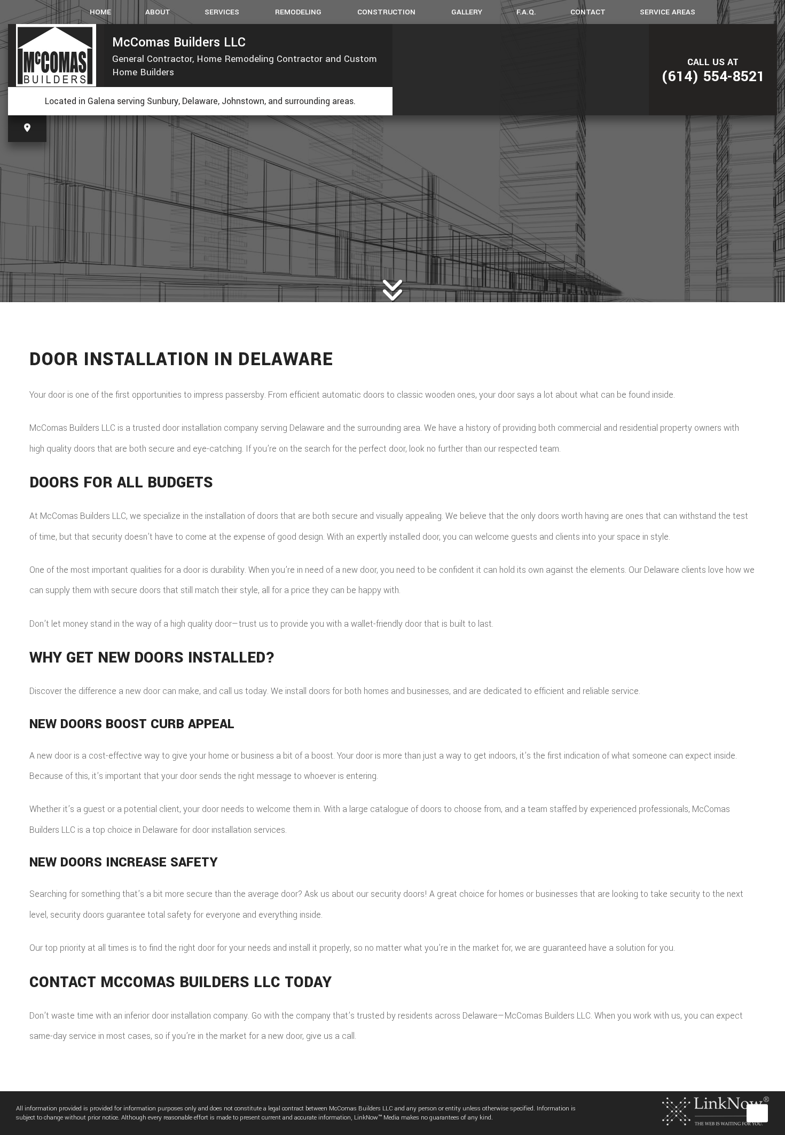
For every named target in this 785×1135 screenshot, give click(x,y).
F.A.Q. (526, 12)
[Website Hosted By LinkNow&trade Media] (715, 1111)
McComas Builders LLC (179, 42)
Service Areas (667, 12)
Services (222, 12)
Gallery (466, 12)
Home (100, 12)
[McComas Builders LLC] (56, 55)
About (157, 12)
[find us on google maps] (27, 128)
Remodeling (298, 12)
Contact (588, 12)
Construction (386, 12)
